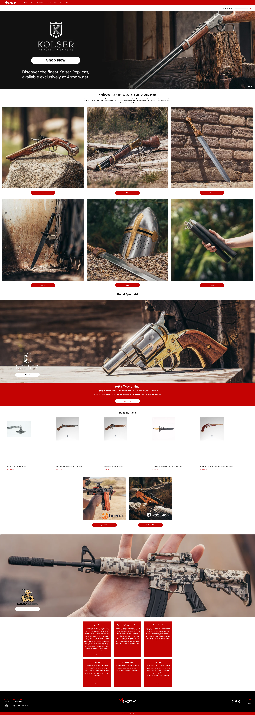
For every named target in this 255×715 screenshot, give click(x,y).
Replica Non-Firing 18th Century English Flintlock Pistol (69, 466)
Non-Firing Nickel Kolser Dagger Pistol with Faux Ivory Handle (167, 466)
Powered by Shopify (131, 713)
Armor (127, 285)
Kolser (127, 193)
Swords (212, 193)
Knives (43, 285)
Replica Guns (40, 2)
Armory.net (126, 713)
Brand (55, 2)
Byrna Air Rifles (104, 525)
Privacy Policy (16, 702)
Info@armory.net (248, 703)
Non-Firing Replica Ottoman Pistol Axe (16, 466)
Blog (6, 704)
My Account (7, 701)
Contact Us (7, 706)
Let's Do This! (127, 401)
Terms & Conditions (18, 704)
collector (140, 98)
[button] (26, 2)
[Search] (247, 8)
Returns (6, 705)
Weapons (212, 285)
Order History (7, 702)
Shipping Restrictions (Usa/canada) (20, 705)
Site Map (15, 706)
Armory (26, 2)
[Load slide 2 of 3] (250, 86)
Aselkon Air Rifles (150, 525)
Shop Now (27, 374)
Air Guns (49, 2)
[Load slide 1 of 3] (248, 86)
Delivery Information (18, 701)
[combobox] (241, 8)
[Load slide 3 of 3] (251, 86)
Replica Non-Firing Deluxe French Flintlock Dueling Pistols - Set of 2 (216, 466)
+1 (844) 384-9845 (247, 702)
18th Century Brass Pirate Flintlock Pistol (113, 466)
